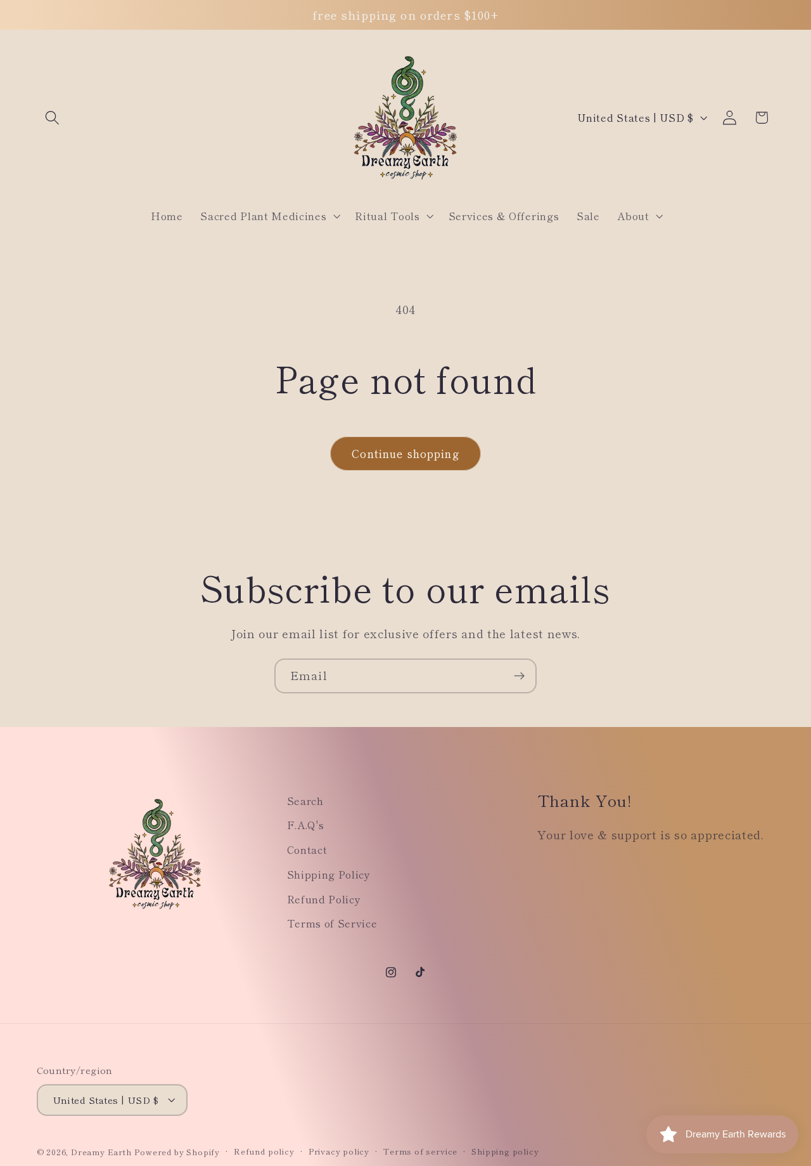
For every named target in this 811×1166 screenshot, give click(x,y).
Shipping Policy (329, 874)
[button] (53, 118)
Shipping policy (505, 1151)
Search (305, 800)
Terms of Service (332, 923)
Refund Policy (324, 899)
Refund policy (264, 1151)
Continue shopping (405, 453)
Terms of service (420, 1151)
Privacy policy (339, 1151)
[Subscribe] (519, 676)
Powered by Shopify (177, 1152)
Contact (307, 849)
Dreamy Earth (101, 1152)
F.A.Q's (305, 824)
